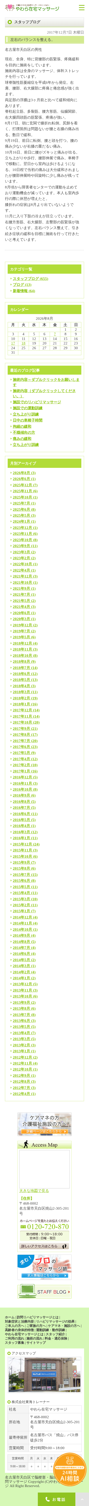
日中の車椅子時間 (28, 420)
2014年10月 (22, 929)
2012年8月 (21, 1082)
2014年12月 (22, 917)
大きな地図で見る (34, 1191)
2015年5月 (21, 887)
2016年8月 (21, 802)
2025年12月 (22, 485)
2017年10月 (22, 722)
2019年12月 (22, 625)
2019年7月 (21, 631)
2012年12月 (22, 1057)
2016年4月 (21, 826)
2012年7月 (21, 1088)
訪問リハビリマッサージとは (38, 1317)
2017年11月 (22, 716)
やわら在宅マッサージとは (24, 1334)
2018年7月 (21, 668)
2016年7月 (21, 808)
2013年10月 (22, 996)
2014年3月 (21, 966)
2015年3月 (21, 899)
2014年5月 (21, 960)
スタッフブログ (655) (30, 279)
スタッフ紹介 (55, 1334)
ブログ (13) (22, 285)
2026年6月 (21, 479)
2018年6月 (21, 674)
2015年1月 (21, 911)
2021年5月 (21, 601)
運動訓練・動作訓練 (50, 1330)
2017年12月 (22, 710)
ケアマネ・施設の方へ (64, 1326)
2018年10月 (22, 656)
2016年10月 (22, 789)
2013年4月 (21, 1033)
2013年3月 (21, 1039)
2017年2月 (21, 765)
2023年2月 (21, 558)
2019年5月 (21, 637)
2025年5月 (21, 515)
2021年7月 (21, 594)
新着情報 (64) (24, 291)
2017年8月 (21, 735)
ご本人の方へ (14, 1326)
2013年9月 (21, 1002)
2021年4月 (21, 607)
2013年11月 (22, 990)
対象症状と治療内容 (19, 1321)
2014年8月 (21, 942)
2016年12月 (22, 777)
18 (23, 343)
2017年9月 (21, 729)
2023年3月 (21, 552)
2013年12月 (22, 984)
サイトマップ (36, 1342)
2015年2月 (21, 905)
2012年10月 (22, 1069)
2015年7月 (21, 875)
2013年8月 (21, 1008)
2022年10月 (22, 564)
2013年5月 (21, 1027)
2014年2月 (21, 972)
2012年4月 (21, 1094)
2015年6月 (21, 881)
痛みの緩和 (22, 439)
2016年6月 (21, 814)
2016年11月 (22, 783)
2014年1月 (21, 978)
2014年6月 (21, 954)
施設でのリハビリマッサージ (37, 402)
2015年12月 (22, 844)
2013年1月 (21, 1051)
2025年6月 (21, 509)
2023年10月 (22, 540)
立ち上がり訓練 (26, 414)
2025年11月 (22, 491)
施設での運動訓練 (28, 408)
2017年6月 (21, 747)
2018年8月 (21, 662)
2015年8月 (21, 868)
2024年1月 (21, 521)
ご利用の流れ (14, 1338)
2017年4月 (21, 759)
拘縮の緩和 (22, 426)
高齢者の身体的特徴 (19, 1330)
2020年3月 (21, 619)
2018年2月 (21, 698)
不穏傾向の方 (24, 432)
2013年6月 (21, 1021)
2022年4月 (21, 570)
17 (13, 343)
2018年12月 (22, 643)
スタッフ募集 (14, 1342)
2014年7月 (21, 948)
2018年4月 (21, 686)
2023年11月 (22, 534)
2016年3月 (21, 832)
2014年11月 (22, 923)
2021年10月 (22, 583)
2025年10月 (22, 497)
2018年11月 (22, 649)
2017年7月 (21, 741)
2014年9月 (21, 935)
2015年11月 (22, 850)
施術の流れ (34, 1338)
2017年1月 (21, 771)
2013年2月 (21, 1045)
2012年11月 (22, 1063)
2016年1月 (21, 838)
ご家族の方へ (36, 1326)
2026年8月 (21, 473)
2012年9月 (21, 1076)
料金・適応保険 (56, 1338)
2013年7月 (21, 1015)
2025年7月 (21, 503)
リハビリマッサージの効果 (55, 1321)
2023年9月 (21, 546)
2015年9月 (21, 862)
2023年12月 (22, 528)
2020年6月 (21, 613)
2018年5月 (21, 680)
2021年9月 (21, 588)
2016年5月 (21, 820)
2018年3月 (21, 692)
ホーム (10, 1317)
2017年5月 (21, 753)
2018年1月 (21, 704)
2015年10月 (22, 856)
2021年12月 (22, 576)
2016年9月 (21, 795)
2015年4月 (21, 893)
